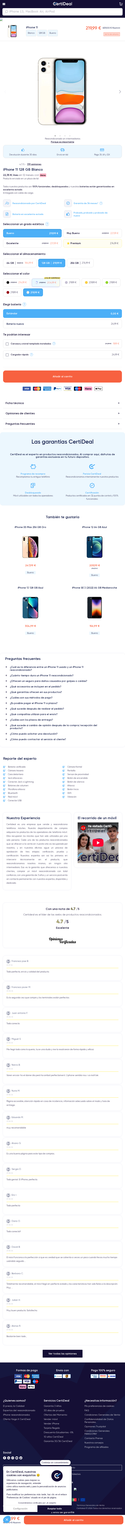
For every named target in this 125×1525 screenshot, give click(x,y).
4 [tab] (69, 134)
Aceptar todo (54, 1508)
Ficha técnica (15, 403)
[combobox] (62, 11)
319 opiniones (34, 164)
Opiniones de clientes (20, 413)
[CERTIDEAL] (62, 4)
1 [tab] (55, 134)
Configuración (20, 1508)
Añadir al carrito (62, 376)
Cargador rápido (19, 354)
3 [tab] (65, 134)
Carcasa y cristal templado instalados (31, 343)
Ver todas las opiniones (63, 1353)
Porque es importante (62, 142)
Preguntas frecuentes (20, 423)
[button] (7, 1519)
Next (120, 91)
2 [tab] (60, 134)
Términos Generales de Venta (90, 1505)
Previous (5, 91)
